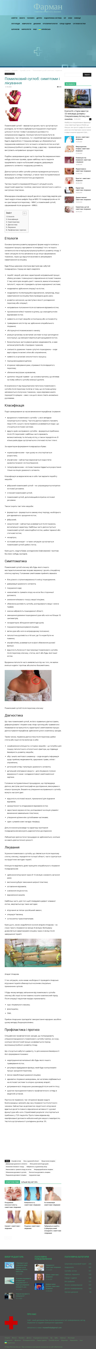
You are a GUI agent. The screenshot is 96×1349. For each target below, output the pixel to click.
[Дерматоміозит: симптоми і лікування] (69, 199)
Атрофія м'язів (16, 1161)
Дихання (37, 24)
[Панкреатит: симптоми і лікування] (39, 1267)
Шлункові (15, 29)
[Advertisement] (48, 49)
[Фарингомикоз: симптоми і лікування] (69, 171)
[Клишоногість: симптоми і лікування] (33, 1194)
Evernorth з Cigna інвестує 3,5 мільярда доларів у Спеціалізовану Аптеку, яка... (78, 113)
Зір (65, 18)
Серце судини (65, 24)
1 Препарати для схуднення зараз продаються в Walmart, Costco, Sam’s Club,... (22, 1267)
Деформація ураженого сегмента (16, 1164)
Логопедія (15, 24)
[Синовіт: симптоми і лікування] (13, 1217)
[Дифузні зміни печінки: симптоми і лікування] (39, 1286)
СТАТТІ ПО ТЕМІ (12, 1182)
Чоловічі (30, 18)
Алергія (14, 18)
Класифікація (13, 219)
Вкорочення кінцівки (48, 1161)
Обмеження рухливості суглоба (16, 1172)
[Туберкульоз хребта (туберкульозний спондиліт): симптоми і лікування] (52, 1217)
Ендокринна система (53, 18)
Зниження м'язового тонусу (15, 1166)
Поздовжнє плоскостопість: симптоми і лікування (13, 1205)
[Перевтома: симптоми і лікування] (69, 190)
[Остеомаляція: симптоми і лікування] (52, 1194)
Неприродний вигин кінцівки (43, 1169)
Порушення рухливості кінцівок (16, 1175)
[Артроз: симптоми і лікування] (69, 139)
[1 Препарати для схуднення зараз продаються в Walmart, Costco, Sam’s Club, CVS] (9, 1265)
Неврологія (26, 24)
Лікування (12, 227)
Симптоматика (13, 222)
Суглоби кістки (79, 24)
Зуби (70, 18)
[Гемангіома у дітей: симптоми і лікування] (69, 209)
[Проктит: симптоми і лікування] (69, 180)
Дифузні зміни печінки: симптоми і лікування (53, 1286)
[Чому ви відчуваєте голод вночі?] (9, 1296)
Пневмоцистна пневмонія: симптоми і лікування (83, 160)
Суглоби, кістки (25, 70)
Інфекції (77, 18)
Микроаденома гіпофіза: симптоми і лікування (83, 149)
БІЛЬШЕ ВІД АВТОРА (29, 1182)
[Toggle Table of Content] (23, 213)
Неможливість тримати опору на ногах (18, 1169)
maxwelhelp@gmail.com (52, 1327)
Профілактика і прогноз (17, 230)
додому (7, 70)
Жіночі (22, 18)
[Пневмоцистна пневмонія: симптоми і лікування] (69, 160)
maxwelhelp (68, 119)
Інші (35, 29)
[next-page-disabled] (9, 1237)
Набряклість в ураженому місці (37, 1166)
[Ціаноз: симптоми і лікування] (39, 1277)
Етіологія (10, 216)
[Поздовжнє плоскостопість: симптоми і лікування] (13, 1194)
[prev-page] (6, 1237)
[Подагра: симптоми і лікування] (33, 1217)
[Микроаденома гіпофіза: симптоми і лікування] (69, 149)
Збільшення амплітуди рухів (39, 1164)
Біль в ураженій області (31, 1161)
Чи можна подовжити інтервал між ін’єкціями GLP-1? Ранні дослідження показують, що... (23, 1283)
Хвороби (15, 70)
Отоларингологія (50, 24)
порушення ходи (34, 1175)
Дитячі (39, 18)
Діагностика (12, 225)
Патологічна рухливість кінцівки (39, 1172)
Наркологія (26, 29)
